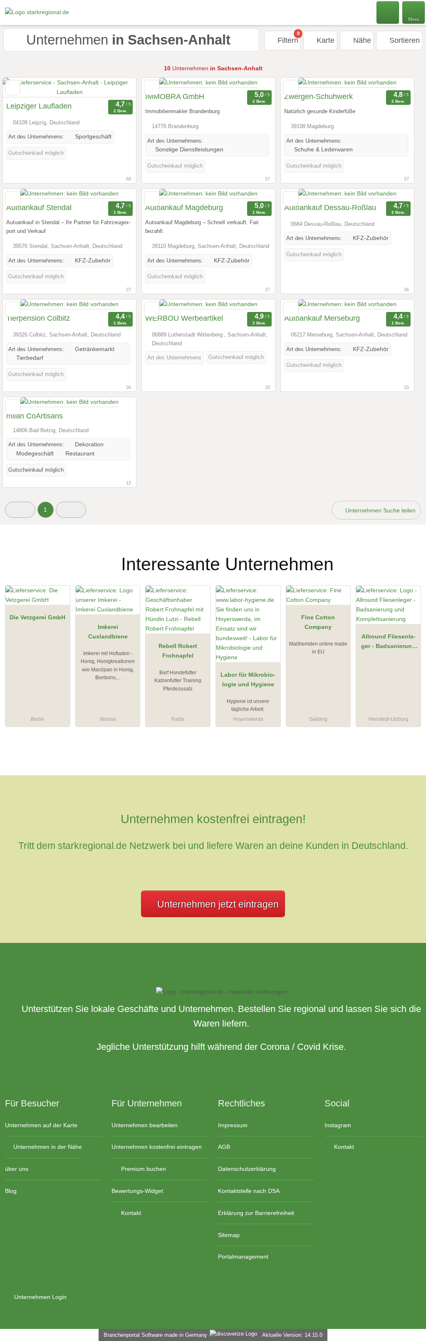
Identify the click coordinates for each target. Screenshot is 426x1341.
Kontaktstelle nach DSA (249, 1191)
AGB (224, 1146)
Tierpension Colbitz (38, 318)
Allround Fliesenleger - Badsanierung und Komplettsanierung (388, 643)
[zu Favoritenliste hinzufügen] (12, 87)
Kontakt (130, 1213)
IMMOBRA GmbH (174, 96)
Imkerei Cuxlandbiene (108, 631)
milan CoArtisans (34, 416)
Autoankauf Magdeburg (184, 207)
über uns (16, 1168)
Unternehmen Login (39, 1297)
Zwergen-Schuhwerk (318, 96)
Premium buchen (142, 1168)
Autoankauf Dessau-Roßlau (330, 207)
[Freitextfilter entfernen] (388, 12)
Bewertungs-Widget (137, 1191)
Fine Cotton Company (318, 622)
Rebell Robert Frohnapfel (178, 651)
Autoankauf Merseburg (322, 318)
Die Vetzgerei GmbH (37, 617)
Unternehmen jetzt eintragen (218, 904)
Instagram (337, 1125)
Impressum (233, 1125)
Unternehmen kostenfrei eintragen (156, 1146)
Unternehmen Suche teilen (380, 510)
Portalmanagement (243, 1256)
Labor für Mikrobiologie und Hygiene (247, 679)
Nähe (361, 40)
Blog (11, 1191)
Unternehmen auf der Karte (41, 1125)
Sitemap (229, 1235)
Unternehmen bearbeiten (144, 1125)
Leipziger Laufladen (39, 106)
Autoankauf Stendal (39, 207)
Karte (324, 40)
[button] (20, 510)
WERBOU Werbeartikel (184, 318)
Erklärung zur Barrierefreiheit (256, 1213)
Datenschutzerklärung (247, 1168)
